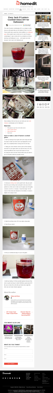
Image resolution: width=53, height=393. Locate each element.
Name (5, 354)
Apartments (6, 9)
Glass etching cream (11, 131)
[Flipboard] (17, 378)
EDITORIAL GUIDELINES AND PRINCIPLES (45, 381)
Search (49, 9)
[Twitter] (3, 378)
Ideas (35, 9)
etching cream (13, 182)
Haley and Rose (11, 25)
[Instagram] (7, 378)
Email (5, 358)
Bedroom (28, 374)
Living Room (28, 377)
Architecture (11, 9)
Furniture (24, 9)
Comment (6, 348)
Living (42, 9)
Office (32, 9)
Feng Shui (36, 380)
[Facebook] (11, 298)
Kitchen (28, 9)
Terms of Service (40, 387)
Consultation (45, 377)
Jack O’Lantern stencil (12, 129)
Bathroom (17, 9)
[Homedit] (26, 3)
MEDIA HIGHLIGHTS (45, 383)
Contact (44, 374)
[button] (18, 55)
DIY (20, 9)
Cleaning (36, 376)
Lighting (38, 9)
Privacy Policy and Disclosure (31, 387)
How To (45, 9)
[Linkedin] (14, 378)
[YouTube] (10, 378)
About (43, 373)
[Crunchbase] (19, 378)
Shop (43, 376)
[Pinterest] (12, 378)
